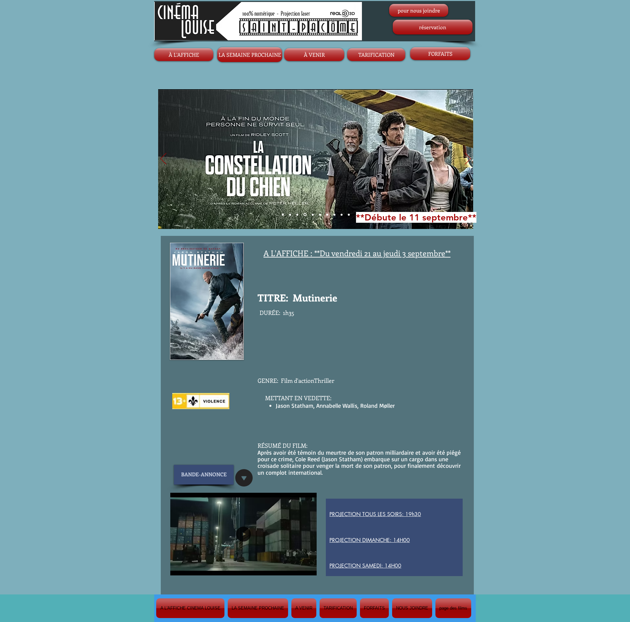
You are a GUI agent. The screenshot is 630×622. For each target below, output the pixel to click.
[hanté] (334, 215)
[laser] (283, 215)
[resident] (342, 215)
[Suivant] (468, 159)
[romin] (290, 215)
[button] (308, 568)
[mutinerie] (297, 215)
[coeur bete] (320, 215)
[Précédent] (163, 159)
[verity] (349, 215)
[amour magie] (313, 215)
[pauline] (327, 215)
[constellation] (305, 214)
